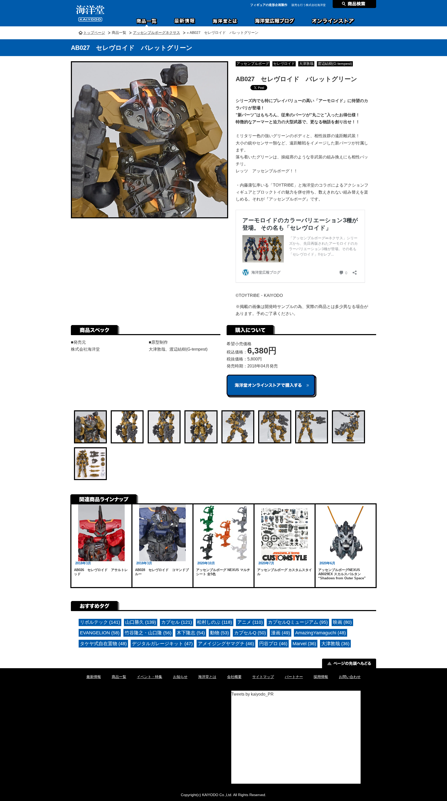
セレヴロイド (284, 64)
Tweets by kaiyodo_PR (252, 694)
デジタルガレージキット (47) (162, 643)
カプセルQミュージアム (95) (298, 622)
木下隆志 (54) (191, 632)
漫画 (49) (280, 632)
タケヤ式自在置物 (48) (103, 643)
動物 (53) (219, 632)
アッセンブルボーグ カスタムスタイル (284, 572)
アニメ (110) (250, 622)
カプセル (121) (176, 622)
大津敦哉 (306, 64)
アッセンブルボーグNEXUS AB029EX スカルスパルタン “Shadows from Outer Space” (342, 574)
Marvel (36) (304, 643)
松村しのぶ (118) (214, 622)
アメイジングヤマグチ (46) (226, 643)
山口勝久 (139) (140, 622)
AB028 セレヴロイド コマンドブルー (162, 572)
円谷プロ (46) (273, 643)
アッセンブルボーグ (252, 64)
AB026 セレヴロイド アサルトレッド (101, 572)
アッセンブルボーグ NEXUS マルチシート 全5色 (223, 572)
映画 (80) (342, 622)
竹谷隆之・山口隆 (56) (148, 632)
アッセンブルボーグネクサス (156, 33)
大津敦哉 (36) (335, 643)
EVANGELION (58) (100, 632)
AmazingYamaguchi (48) (320, 632)
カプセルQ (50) (250, 632)
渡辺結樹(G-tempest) (335, 64)
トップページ (94, 33)
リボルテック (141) (100, 622)
